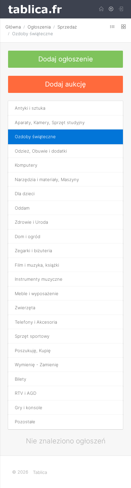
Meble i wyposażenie (36, 293)
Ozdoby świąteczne (32, 33)
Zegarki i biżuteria (33, 250)
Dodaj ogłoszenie (65, 59)
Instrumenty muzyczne (38, 279)
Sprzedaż (67, 27)
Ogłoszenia (39, 27)
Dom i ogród (27, 236)
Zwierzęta (25, 307)
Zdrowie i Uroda (31, 222)
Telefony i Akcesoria (36, 322)
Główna (13, 27)
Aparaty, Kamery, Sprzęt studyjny (50, 122)
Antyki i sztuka (30, 108)
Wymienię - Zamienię (36, 364)
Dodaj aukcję (65, 84)
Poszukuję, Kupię (33, 350)
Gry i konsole (28, 407)
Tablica (40, 472)
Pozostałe (25, 421)
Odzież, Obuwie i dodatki (41, 151)
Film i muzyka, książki (37, 265)
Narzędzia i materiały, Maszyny (47, 179)
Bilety (20, 379)
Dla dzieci (25, 193)
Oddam (22, 208)
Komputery (26, 165)
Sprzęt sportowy (32, 336)
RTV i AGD (25, 393)
